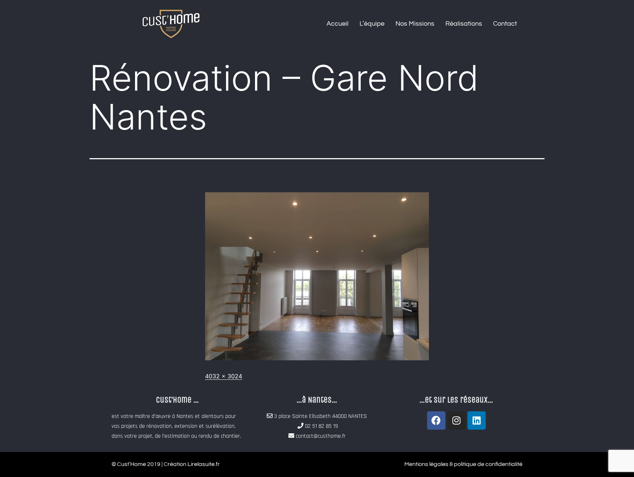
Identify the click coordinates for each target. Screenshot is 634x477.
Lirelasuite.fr (203, 464)
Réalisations (463, 23)
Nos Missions (415, 23)
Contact (505, 23)
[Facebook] (436, 420)
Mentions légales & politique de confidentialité (463, 464)
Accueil (338, 23)
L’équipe (372, 23)
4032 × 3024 (223, 376)
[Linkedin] (476, 420)
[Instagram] (456, 420)
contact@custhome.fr (321, 436)
